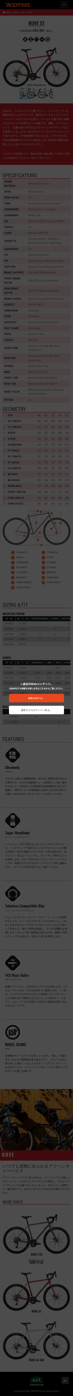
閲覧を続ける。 (36, 698)
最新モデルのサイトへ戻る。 (36, 710)
